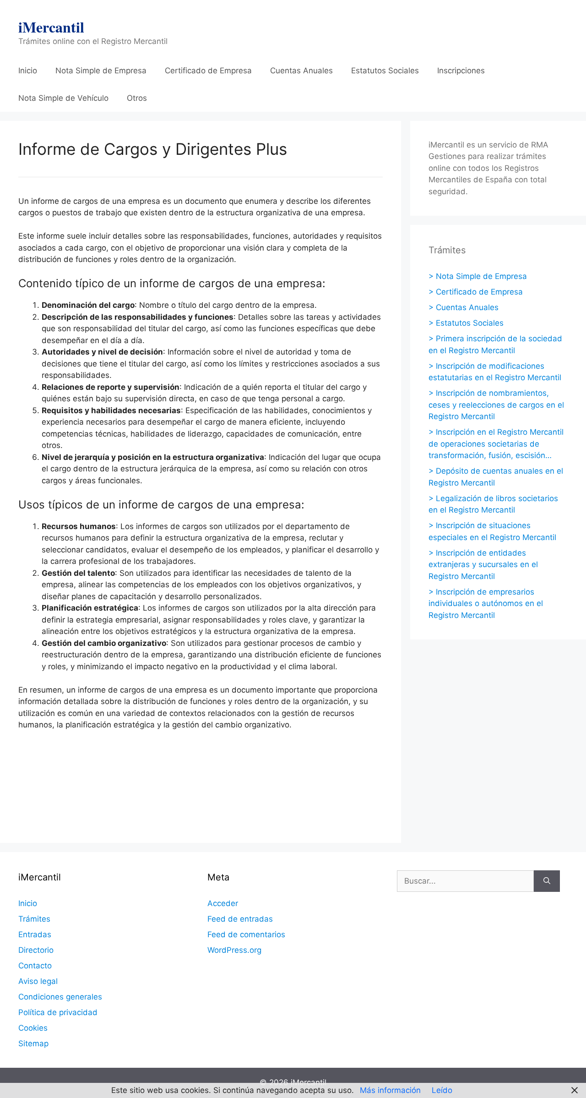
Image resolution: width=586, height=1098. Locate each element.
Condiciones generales (60, 996)
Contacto (35, 965)
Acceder (222, 903)
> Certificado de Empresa (476, 291)
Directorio (36, 950)
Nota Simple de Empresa (100, 70)
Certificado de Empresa (208, 70)
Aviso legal (38, 981)
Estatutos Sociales (385, 70)
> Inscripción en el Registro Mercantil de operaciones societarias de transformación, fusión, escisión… (496, 443)
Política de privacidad (58, 1012)
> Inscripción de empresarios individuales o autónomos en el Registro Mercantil (486, 603)
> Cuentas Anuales (464, 307)
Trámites (34, 918)
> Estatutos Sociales (466, 323)
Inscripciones (461, 70)
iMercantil (51, 27)
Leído (442, 1090)
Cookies (33, 1027)
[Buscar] (547, 881)
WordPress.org (234, 950)
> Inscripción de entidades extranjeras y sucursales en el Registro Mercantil (483, 564)
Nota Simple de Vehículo (63, 98)
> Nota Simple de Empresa (478, 276)
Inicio (27, 70)
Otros (137, 98)
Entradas (34, 934)
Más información (390, 1090)
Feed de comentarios (246, 934)
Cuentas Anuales (301, 70)
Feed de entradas (240, 918)
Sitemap (33, 1043)
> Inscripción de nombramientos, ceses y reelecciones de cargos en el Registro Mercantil (496, 404)
